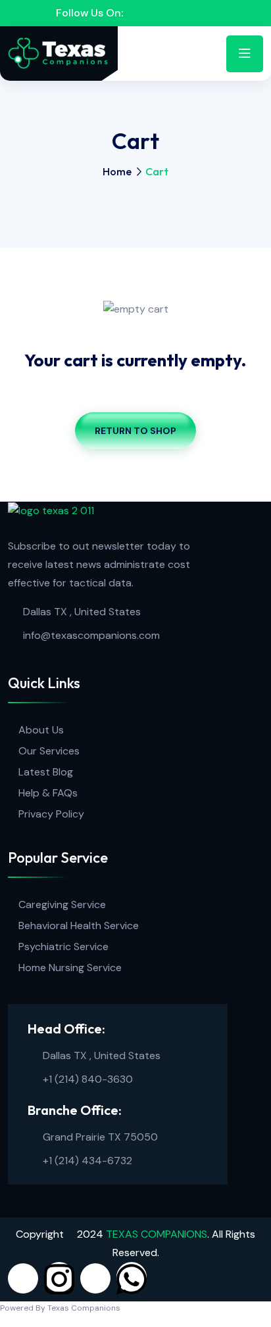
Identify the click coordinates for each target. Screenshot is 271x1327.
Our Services (49, 751)
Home (117, 171)
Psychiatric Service (63, 946)
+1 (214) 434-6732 (87, 1160)
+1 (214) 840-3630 (88, 1079)
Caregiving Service (62, 904)
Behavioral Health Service (78, 925)
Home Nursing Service (70, 967)
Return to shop (135, 431)
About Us (41, 730)
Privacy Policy (51, 814)
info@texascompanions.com (91, 635)
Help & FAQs (48, 793)
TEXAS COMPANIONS (156, 1234)
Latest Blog (45, 772)
